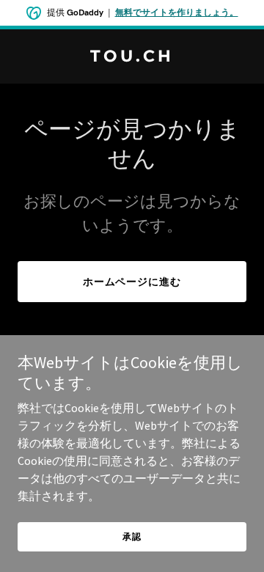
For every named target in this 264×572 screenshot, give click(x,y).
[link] (132, 57)
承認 (132, 536)
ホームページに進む (132, 281)
